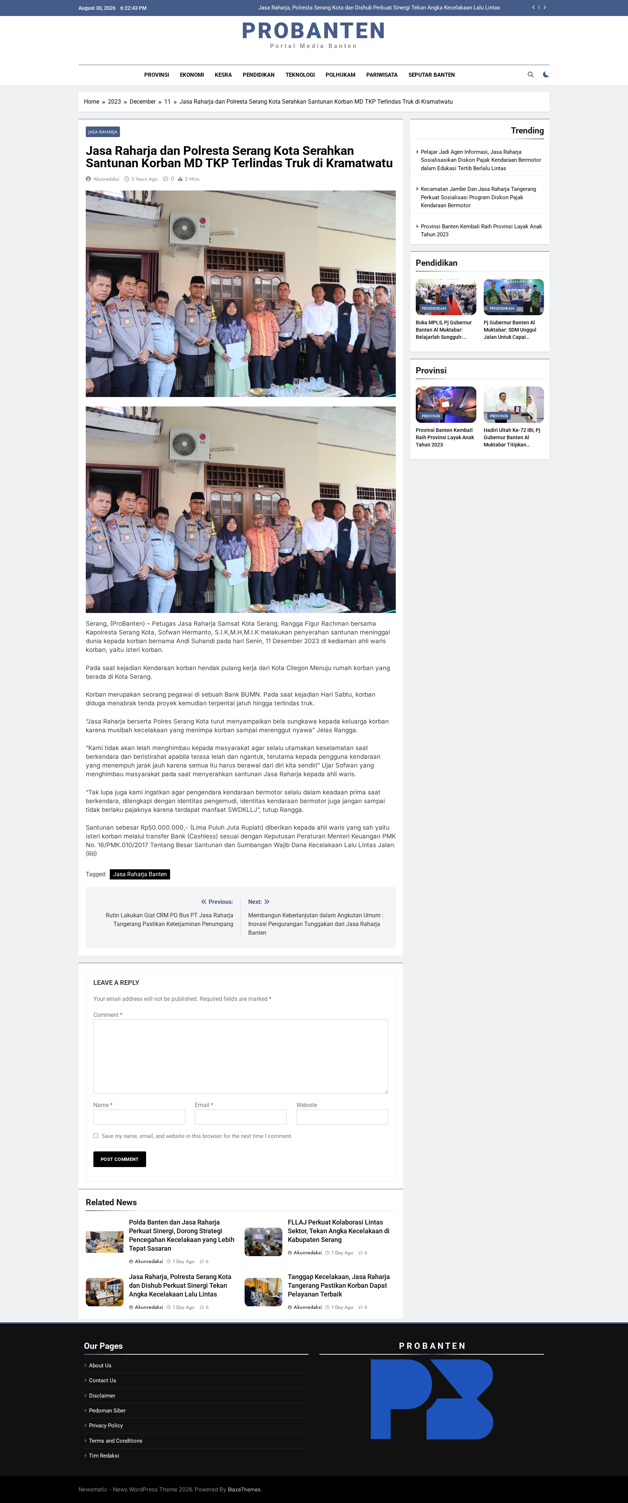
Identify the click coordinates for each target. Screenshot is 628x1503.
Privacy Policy (106, 1425)
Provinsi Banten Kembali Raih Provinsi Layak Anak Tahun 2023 (445, 437)
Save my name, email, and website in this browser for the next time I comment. (197, 1136)
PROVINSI (156, 75)
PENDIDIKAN (259, 75)
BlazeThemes (244, 1489)
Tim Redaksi (104, 1455)
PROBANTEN (314, 31)
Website (307, 1105)
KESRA (223, 75)
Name (103, 1105)
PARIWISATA (382, 75)
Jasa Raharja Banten (140, 874)
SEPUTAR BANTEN (431, 75)
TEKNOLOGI (300, 75)
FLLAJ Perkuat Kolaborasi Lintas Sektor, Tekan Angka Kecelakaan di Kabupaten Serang (339, 1231)
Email (204, 1105)
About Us (100, 1365)
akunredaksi (106, 179)
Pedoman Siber (107, 1410)
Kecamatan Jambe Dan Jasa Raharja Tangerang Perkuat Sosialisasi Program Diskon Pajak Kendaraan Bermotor (478, 197)
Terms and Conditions (115, 1441)
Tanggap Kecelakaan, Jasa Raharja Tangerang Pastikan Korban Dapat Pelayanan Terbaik (394, 10)
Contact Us (102, 1380)
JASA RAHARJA (102, 132)
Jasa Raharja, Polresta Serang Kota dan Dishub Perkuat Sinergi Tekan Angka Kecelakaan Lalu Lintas (180, 1285)
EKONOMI (192, 75)
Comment (107, 1014)
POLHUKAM (340, 75)
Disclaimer (102, 1395)
